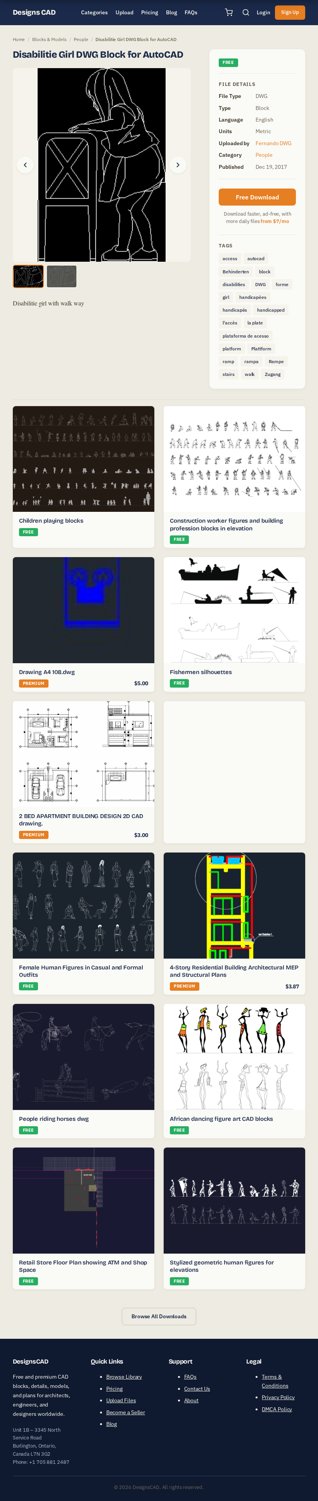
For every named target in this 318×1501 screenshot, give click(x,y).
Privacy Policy (278, 1397)
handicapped (271, 310)
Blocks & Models (49, 39)
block (265, 271)
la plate (255, 323)
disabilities (234, 284)
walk (250, 374)
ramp (228, 361)
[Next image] (178, 164)
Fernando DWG (274, 143)
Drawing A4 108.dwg (47, 672)
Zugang (272, 374)
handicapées (252, 297)
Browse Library (124, 1376)
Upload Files (121, 1400)
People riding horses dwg (54, 1118)
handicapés (235, 310)
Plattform (261, 349)
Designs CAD (34, 12)
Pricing (114, 1388)
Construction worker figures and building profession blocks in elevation (226, 524)
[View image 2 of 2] (61, 276)
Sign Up (290, 12)
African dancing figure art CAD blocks (221, 1118)
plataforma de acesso (246, 336)
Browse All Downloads (159, 1316)
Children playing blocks (51, 520)
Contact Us (197, 1388)
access (230, 258)
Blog (111, 1423)
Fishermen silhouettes (201, 672)
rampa (251, 361)
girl (226, 297)
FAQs (190, 1376)
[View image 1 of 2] (28, 276)
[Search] (246, 12)
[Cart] (229, 12)
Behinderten (236, 271)
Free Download (257, 197)
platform (232, 349)
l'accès (230, 323)
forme (282, 284)
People (81, 39)
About (191, 1400)
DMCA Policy (277, 1409)
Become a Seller (125, 1412)
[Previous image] (25, 164)
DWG (260, 284)
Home (19, 39)
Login (263, 12)
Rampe (276, 361)
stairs (228, 374)
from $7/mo (275, 221)
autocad (255, 258)
